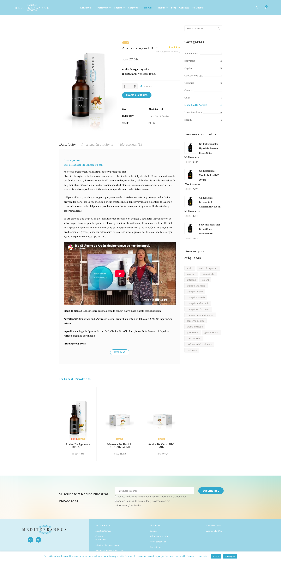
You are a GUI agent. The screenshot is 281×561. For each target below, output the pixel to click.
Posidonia (102, 7)
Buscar (219, 28)
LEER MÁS (119, 352)
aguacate (191, 274)
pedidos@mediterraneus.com (109, 550)
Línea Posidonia (193, 112)
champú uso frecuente (198, 309)
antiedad (191, 279)
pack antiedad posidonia (199, 344)
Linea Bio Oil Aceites (159, 116)
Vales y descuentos (159, 536)
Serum (188, 119)
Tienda (161, 7)
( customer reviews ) (168, 51)
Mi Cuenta (198, 7)
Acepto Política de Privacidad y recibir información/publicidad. (152, 496)
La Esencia (85, 7)
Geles (187, 97)
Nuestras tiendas (103, 531)
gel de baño (192, 332)
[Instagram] (38, 540)
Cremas (188, 90)
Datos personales (158, 541)
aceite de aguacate (208, 268)
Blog (173, 7)
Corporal (133, 7)
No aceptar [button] (230, 556)
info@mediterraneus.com (107, 545)
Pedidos (153, 531)
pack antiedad (194, 338)
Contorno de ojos (193, 75)
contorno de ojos (195, 320)
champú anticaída (196, 297)
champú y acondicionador (200, 315)
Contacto (184, 7)
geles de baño (211, 332)
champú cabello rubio (198, 303)
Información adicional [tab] (97, 144)
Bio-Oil (148, 7)
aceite (190, 268)
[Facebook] (30, 540)
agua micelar (208, 274)
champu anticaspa (196, 285)
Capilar (118, 7)
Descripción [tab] (68, 144)
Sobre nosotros (102, 525)
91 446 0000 (101, 539)
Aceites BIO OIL (214, 531)
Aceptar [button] (216, 556)
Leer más (202, 556)
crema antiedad (195, 326)
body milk (189, 60)
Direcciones (155, 547)
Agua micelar (191, 53)
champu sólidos (195, 291)
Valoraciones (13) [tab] (130, 144)
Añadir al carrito (137, 95)
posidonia (192, 350)
